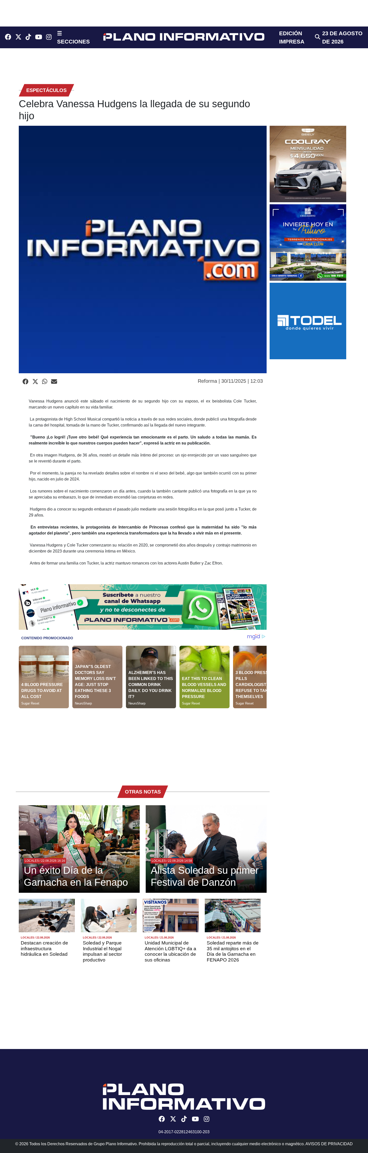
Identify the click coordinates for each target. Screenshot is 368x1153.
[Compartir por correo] (54, 381)
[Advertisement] (143, 743)
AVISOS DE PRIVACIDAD (329, 1144)
